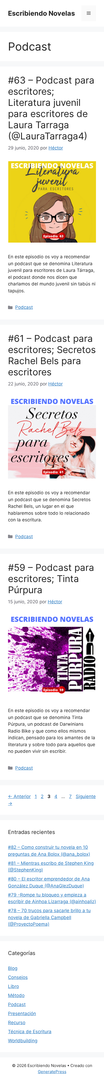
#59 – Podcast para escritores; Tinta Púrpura (51, 578)
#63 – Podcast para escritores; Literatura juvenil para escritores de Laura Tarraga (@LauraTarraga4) (51, 108)
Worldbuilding (22, 1040)
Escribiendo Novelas (41, 13)
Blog (12, 968)
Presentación (22, 1013)
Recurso (16, 1022)
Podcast (24, 307)
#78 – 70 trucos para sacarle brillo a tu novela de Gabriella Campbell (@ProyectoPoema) (49, 917)
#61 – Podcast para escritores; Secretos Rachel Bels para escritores (52, 355)
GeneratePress (52, 1071)
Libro (13, 986)
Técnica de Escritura (29, 1031)
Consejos (18, 977)
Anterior (19, 796)
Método (16, 995)
